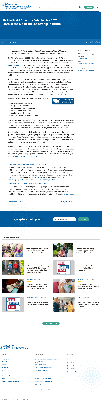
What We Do (5, 362)
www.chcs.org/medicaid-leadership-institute (24, 156)
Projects (60, 8)
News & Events (6, 376)
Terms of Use (87, 400)
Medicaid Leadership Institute (86, 64)
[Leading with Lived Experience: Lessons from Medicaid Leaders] (13, 304)
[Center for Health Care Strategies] (16, 349)
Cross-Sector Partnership (42, 370)
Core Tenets (5, 367)
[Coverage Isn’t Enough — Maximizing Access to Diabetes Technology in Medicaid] (64, 286)
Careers (4, 379)
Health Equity (38, 376)
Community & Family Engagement (44, 367)
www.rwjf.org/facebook (47, 180)
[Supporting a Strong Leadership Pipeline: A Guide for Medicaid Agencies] (64, 304)
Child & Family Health (40, 365)
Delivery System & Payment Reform (44, 373)
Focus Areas (42, 8)
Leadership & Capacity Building (86, 71)
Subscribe (89, 7)
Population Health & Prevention (43, 381)
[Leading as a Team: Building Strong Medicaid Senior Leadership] (64, 267)
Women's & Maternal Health (42, 390)
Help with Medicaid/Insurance (10, 381)
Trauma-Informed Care (41, 387)
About (67, 8)
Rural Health (38, 384)
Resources (52, 8)
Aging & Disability (39, 362)
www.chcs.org (69, 194)
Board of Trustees (7, 373)
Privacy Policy (96, 400)
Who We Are (5, 359)
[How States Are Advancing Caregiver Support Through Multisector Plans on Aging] (63, 250)
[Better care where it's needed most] (16, 5)
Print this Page (9, 42)
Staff (3, 370)
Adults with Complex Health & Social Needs (46, 359)
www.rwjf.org (37, 177)
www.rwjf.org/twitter (17, 180)
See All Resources (51, 323)
